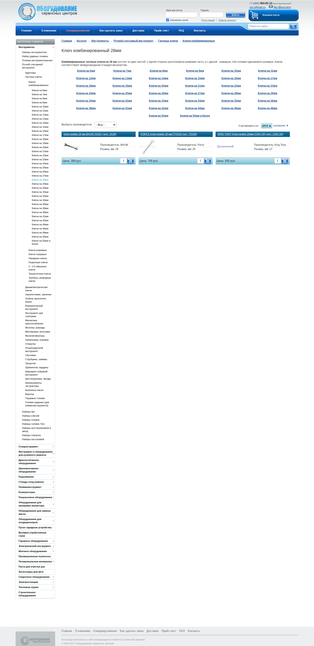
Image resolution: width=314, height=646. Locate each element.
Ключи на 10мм (40, 106)
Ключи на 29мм (40, 184)
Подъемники (26, 476)
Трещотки (30, 363)
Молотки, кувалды (35, 327)
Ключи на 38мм (40, 212)
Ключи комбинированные (38, 83)
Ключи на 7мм (39, 94)
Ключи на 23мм (40, 159)
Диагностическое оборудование (29, 462)
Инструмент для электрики (34, 315)
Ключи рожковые (38, 250)
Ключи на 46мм (40, 228)
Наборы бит (28, 411)
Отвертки (30, 344)
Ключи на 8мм (39, 98)
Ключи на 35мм (40, 204)
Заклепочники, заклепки (38, 294)
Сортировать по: (249, 125)
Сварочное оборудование (34, 577)
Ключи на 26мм (40, 171)
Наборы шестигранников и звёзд (36, 429)
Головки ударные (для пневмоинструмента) (37, 404)
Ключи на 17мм (40, 135)
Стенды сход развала (31, 482)
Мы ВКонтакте (282, 7)
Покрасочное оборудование (35, 497)
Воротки (29, 394)
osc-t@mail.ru (257, 7)
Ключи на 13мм (40, 118)
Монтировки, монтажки (37, 331)
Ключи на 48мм (40, 232)
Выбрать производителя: (77, 124)
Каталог (82, 40)
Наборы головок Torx (33, 424)
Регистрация (208, 20)
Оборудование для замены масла (35, 512)
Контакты (200, 30)
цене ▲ (266, 125)
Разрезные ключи (38, 262)
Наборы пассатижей (33, 439)
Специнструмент (28, 446)
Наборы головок (31, 420)
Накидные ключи (38, 258)
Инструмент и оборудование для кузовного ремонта (36, 453)
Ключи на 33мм (40, 196)
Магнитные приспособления (34, 322)
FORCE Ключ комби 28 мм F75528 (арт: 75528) (169, 134)
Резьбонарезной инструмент (34, 349)
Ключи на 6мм (39, 90)
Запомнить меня (179, 20)
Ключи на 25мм (40, 167)
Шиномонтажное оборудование (28, 470)
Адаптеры (30, 72)
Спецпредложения (78, 30)
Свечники (30, 355)
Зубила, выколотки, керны (35, 300)
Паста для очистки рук (32, 566)
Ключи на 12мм (40, 114)
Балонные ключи (34, 390)
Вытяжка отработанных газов (32, 534)
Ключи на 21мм (40, 151)
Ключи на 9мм (39, 102)
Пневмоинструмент (30, 487)
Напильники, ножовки (36, 340)
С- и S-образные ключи (38, 268)
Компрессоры (27, 492)
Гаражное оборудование (33, 541)
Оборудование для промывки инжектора (31, 504)
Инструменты (26, 47)
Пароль (205, 10)
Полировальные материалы (35, 561)
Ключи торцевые (38, 254)
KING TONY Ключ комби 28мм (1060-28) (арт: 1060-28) (250, 134)
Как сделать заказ (111, 30)
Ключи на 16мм (40, 131)
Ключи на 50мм (40, 236)
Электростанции (28, 582)
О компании (48, 30)
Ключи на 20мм (40, 147)
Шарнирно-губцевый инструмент (36, 373)
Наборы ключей (30, 415)
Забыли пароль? (227, 20)
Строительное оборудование (27, 594)
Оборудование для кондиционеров (30, 521)
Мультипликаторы (35, 335)
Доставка (138, 30)
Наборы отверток (31, 435)
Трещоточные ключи (40, 273)
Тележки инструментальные (37, 60)
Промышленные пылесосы (35, 556)
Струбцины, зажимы (36, 359)
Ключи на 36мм (40, 208)
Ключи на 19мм (40, 143)
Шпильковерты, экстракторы (33, 384)
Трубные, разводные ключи (40, 279)
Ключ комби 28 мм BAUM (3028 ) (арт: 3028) (90, 134)
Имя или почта (174, 10)
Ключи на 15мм (40, 127)
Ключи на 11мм (40, 110)
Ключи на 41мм (40, 216)
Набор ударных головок (35, 56)
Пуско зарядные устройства (35, 527)
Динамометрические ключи (36, 289)
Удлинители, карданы (36, 367)
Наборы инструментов (34, 52)
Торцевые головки (35, 398)
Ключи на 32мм (40, 192)
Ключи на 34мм (40, 200)
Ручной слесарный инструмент (32, 66)
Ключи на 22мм (40, 155)
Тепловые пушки (28, 587)
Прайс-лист (161, 30)
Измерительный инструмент (34, 307)
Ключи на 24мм (40, 163)
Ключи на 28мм (40, 179)
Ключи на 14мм (40, 123)
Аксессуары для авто (31, 571)
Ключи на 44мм (40, 224)
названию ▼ (281, 125)
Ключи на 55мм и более (41, 242)
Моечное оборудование (33, 551)
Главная (26, 30)
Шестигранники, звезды (38, 378)
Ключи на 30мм (40, 188)
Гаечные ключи (33, 77)
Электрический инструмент (35, 546)
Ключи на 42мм (40, 220)
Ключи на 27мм (40, 175)
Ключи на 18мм (40, 139)
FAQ (181, 30)
